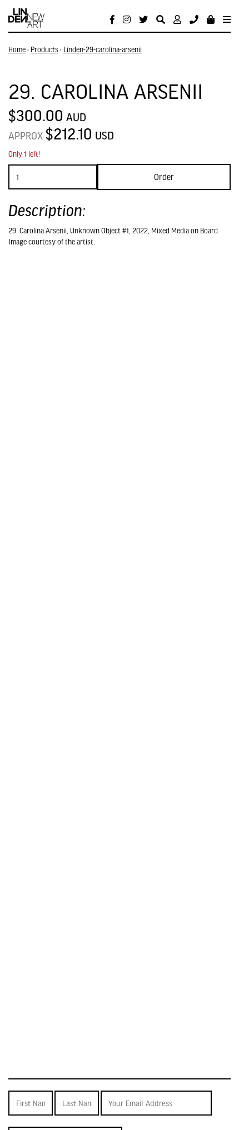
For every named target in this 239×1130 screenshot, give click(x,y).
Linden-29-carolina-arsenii (102, 49)
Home (17, 49)
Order (164, 176)
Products (44, 49)
